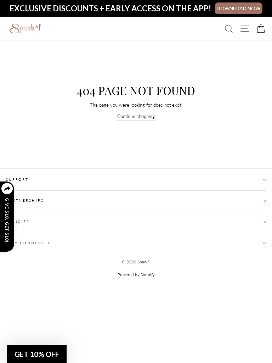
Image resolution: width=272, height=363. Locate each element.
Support (17, 180)
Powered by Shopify (136, 274)
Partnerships (25, 200)
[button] (37, 354)
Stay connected (29, 243)
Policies (17, 222)
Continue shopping (136, 116)
